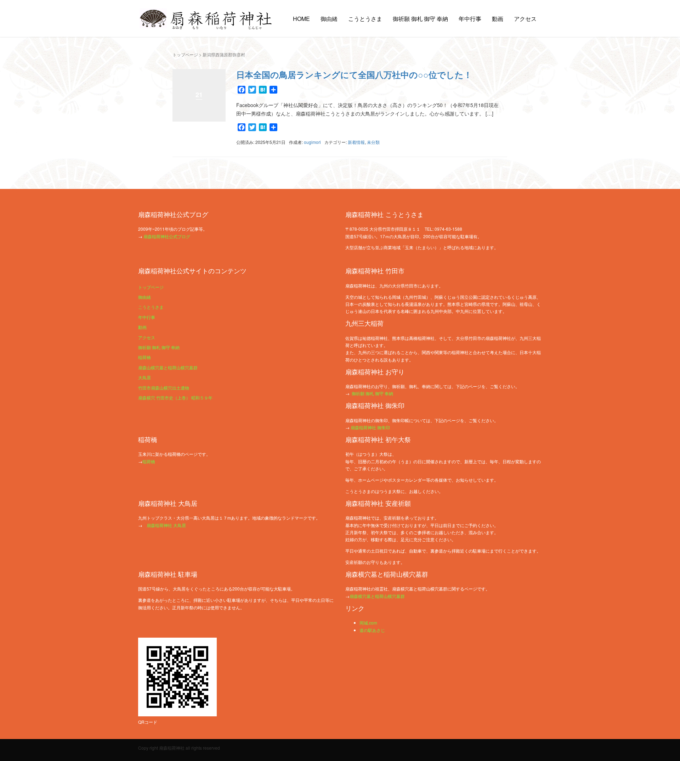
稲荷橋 (144, 357)
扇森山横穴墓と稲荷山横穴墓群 (168, 367)
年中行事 (470, 19)
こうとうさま (365, 19)
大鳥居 (144, 377)
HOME (301, 19)
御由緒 (329, 19)
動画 (497, 19)
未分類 (373, 142)
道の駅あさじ (372, 630)
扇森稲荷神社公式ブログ (166, 236)
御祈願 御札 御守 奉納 (420, 19)
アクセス (525, 19)
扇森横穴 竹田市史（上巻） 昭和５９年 (175, 398)
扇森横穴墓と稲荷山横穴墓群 (377, 596)
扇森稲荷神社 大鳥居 (166, 525)
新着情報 (356, 142)
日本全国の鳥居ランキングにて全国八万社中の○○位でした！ (354, 74)
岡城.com (368, 623)
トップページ (185, 54)
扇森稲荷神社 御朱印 (370, 427)
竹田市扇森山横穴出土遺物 (163, 388)
